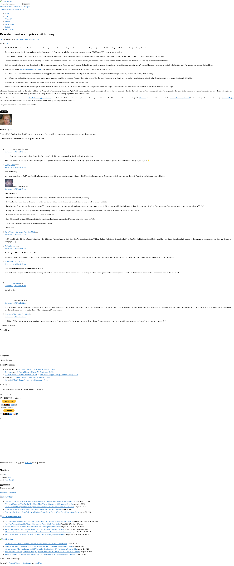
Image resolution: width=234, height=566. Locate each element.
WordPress (38, 563)
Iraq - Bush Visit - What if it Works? (17, 314)
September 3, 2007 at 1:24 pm (15, 167)
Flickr (21, 7)
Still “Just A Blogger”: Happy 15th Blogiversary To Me (36, 369)
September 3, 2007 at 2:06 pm (15, 189)
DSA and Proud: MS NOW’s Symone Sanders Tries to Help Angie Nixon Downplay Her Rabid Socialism (41, 501)
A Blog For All (10, 246)
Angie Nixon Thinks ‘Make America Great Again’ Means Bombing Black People (33, 509)
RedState (10, 539)
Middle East (24, 39)
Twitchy (9, 497)
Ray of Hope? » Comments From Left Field (20, 232)
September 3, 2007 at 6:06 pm (15, 249)
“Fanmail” (8, 19)
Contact (7, 16)
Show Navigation (6, 9)
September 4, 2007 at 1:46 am (15, 286)
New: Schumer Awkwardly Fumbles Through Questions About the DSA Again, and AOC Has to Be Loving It (42, 552)
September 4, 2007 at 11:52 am (15, 303)
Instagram (27, 7)
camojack (16, 283)
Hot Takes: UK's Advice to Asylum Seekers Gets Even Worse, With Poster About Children (36, 544)
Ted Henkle (9, 372)
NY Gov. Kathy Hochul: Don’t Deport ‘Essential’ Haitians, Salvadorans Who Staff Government (38, 532)
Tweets (7, 27)
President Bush (34, 39)
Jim (6, 380)
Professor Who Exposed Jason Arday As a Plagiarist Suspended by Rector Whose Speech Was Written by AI (42, 512)
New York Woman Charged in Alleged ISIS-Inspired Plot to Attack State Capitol (33, 524)
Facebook (3, 7)
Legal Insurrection (13, 517)
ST (1, 39)
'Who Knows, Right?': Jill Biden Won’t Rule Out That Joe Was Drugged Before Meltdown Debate (39, 546)
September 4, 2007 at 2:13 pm (15, 317)
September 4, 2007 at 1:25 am (15, 264)
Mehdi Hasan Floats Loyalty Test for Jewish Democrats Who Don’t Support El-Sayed (34, 529)
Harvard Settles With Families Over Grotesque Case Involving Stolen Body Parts (33, 527)
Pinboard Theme (14, 563)
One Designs (27, 563)
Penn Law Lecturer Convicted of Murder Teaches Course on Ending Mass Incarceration (35, 534)
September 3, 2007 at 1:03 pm (15, 152)
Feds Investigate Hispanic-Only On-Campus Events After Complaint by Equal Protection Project (38, 521)
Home (7, 13)
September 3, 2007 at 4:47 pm (15, 235)
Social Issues (9, 24)
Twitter (9, 7)
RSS (6, 474)
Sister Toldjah (9, 480)
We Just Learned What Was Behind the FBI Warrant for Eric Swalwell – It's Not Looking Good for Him (41, 549)
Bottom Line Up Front (12, 261)
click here (28, 463)
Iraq (17, 39)
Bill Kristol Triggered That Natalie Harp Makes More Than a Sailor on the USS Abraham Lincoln (39, 504)
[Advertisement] (73, 439)
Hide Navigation (18, 9)
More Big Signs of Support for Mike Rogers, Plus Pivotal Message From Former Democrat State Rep (40, 554)
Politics (7, 22)
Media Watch (9, 29)
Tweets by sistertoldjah (8, 492)
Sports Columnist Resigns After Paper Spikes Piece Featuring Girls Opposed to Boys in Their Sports (39, 507)
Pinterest (16, 7)
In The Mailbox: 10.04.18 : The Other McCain (21, 375)
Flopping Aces (10, 165)
